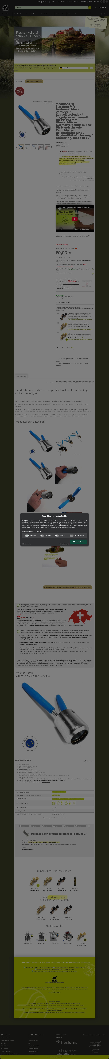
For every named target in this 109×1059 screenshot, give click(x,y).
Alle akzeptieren (78, 542)
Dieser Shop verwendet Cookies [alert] (55, 516)
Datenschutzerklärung (28, 531)
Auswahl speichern (64, 544)
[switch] (27, 536)
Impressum (38, 531)
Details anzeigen (26, 544)
